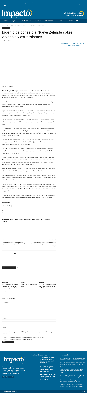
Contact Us (82, 391)
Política (8, 28)
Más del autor (20, 268)
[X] (7, 44)
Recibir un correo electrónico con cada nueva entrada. (18, 339)
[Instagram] (82, 5)
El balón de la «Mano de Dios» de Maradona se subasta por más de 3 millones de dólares (72, 359)
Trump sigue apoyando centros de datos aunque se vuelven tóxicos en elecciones (47, 286)
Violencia (5, 221)
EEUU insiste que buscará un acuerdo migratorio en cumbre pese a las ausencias (14, 243)
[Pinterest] (11, 44)
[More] (23, 44)
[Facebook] (79, 5)
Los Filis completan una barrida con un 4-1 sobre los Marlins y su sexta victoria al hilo (47, 368)
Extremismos (27, 219)
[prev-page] (3, 291)
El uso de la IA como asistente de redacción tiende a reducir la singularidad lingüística (72, 376)
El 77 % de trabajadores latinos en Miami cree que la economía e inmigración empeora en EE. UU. (10, 286)
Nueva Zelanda (36, 219)
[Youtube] (12, 377)
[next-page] (6, 291)
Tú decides (4, 282)
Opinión (23, 282)
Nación (7, 25)
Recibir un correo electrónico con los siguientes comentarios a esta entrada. (24, 337)
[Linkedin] (84, 5)
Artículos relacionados (9, 268)
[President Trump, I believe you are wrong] (29, 277)
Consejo (12, 219)
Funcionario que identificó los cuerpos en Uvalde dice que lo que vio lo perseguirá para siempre (44, 244)
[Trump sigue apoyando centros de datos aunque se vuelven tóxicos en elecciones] (47, 277)
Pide (42, 219)
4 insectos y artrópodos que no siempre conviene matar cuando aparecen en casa (71, 385)
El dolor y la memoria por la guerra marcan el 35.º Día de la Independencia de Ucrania (47, 360)
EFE (4, 40)
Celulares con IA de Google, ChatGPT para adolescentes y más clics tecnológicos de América (71, 370)
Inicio (3, 25)
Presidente (47, 219)
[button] (77, 21)
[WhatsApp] (15, 44)
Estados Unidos (19, 219)
